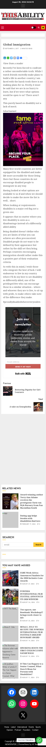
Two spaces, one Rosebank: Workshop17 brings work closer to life (31, 613)
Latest (13, 727)
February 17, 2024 (29, 524)
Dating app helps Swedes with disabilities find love (30, 518)
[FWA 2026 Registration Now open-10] (23, 165)
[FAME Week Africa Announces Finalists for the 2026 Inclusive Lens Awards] (10, 578)
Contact (35, 730)
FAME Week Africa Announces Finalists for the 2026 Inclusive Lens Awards (32, 576)
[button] (2, 27)
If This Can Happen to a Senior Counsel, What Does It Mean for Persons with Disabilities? (31, 669)
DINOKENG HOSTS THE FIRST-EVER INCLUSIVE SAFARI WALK (31, 651)
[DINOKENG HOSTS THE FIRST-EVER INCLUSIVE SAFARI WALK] (10, 652)
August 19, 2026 (28, 641)
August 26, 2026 (28, 602)
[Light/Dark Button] (33, 27)
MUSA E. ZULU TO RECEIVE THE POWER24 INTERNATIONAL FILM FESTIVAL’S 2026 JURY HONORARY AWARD (31, 632)
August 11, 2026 (28, 678)
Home (6, 727)
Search (8, 537)
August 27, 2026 (28, 584)
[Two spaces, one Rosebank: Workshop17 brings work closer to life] (10, 615)
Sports (38, 727)
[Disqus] (23, 448)
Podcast (18, 730)
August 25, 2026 (28, 621)
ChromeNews (23, 744)
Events (31, 727)
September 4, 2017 (12, 49)
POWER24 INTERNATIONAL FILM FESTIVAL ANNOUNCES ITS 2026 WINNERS (31, 595)
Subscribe (43, 27)
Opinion (10, 730)
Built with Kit (23, 373)
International (22, 727)
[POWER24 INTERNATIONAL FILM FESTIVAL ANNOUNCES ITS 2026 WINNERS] (10, 597)
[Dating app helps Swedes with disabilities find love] (10, 520)
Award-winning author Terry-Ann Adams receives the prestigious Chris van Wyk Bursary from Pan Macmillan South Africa (31, 502)
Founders (26, 730)
